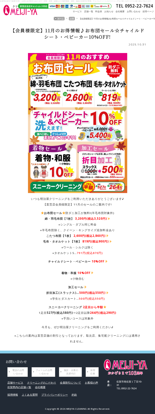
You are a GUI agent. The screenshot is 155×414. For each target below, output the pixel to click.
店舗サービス (15, 382)
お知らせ (108, 11)
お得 (72, 18)
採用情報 (12, 394)
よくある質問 (30, 394)
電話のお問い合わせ (18, 372)
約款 (74, 394)
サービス (77, 11)
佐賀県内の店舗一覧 (19, 387)
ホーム (60, 18)
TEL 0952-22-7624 (134, 6)
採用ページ (148, 11)
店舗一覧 (88, 11)
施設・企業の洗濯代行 (71, 372)
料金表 (98, 11)
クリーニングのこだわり (41, 382)
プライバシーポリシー (54, 394)
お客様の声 (91, 382)
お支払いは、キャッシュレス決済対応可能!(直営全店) (63, 6)
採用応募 (92, 372)
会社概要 (120, 11)
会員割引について (70, 382)
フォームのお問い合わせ (44, 372)
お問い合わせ (133, 11)
